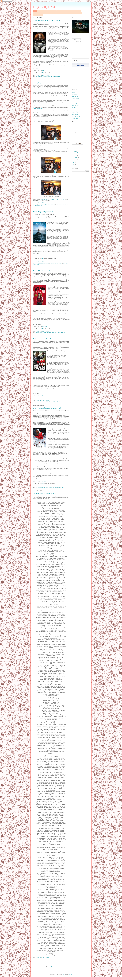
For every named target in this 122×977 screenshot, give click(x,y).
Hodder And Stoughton (46, 255)
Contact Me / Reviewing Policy (50, 11)
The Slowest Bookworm (76, 116)
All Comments (76, 41)
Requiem (34, 264)
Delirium (47, 263)
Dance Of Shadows (54, 487)
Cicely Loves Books (75, 92)
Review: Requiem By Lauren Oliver (44, 212)
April (75, 151)
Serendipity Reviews (75, 109)
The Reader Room (75, 114)
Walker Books (44, 70)
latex (63, 974)
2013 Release (40, 76)
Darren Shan (43, 401)
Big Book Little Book (52, 103)
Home (35, 11)
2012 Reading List (70, 11)
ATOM (39, 204)
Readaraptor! (74, 107)
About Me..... (40, 11)
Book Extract (47, 958)
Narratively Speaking (75, 101)
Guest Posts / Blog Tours (38, 14)
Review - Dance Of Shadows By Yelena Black (47, 408)
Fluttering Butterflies (75, 98)
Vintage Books (44, 326)
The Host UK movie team (59, 199)
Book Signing (43, 204)
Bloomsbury (44, 481)
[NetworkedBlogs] (80, 63)
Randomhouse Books (50, 332)
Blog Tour (43, 958)
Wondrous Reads (75, 118)
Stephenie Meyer (59, 204)
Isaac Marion (43, 332)
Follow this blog (80, 65)
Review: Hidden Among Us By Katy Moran (46, 20)
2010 (74, 164)
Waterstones (42, 199)
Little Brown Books (51, 199)
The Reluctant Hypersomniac (38, 108)
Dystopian (52, 263)
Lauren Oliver (65, 263)
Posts (74, 39)
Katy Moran (53, 76)
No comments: (48, 485)
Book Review (43, 263)
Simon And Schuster (41, 395)
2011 (74, 162)
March (75, 155)
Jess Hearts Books (75, 100)
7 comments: (47, 75)
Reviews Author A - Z (61, 11)
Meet (54, 204)
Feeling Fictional (75, 96)
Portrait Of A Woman (75, 105)
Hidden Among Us (46, 76)
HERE (43, 72)
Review (37, 264)
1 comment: (47, 331)
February (76, 157)
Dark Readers (74, 94)
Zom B (58, 401)
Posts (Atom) (53, 966)
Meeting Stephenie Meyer (41, 83)
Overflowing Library (75, 103)
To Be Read (78, 11)
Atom (46, 199)
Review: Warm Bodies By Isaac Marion (45, 271)
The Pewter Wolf (75, 112)
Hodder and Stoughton (58, 263)
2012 (74, 161)
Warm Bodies (62, 332)
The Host (64, 204)
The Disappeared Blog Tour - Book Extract (46, 493)
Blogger (70, 974)
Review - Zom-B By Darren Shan (43, 339)
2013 (36, 76)
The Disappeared (61, 958)
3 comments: (47, 202)
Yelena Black (61, 487)
